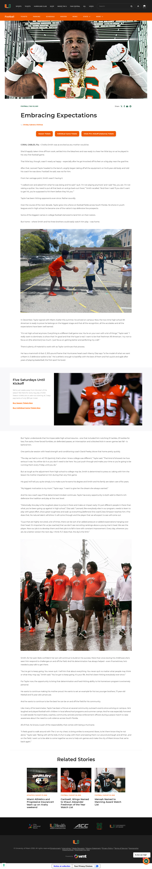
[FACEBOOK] (124, 106)
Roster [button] (63, 16)
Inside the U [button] (62, 6)
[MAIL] (126, 106)
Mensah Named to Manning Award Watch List (108, 802)
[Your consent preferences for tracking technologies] (4, 865)
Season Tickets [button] (44, 134)
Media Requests (78, 848)
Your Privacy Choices (83, 866)
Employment (55, 848)
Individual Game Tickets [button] (67, 134)
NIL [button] (84, 6)
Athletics (30, 795)
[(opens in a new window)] (34, 826)
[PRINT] (130, 106)
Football (9, 17)
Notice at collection (62, 866)
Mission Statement (93, 848)
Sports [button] (18, 6)
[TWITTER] (121, 106)
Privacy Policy (107, 848)
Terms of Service (121, 848)
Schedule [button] (50, 16)
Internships (66, 848)
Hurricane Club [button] (40, 6)
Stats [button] (85, 16)
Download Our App (82, 850)
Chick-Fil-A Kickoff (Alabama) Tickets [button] (99, 134)
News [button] (75, 16)
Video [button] (91, 6)
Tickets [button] (28, 6)
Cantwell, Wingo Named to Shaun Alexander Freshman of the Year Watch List (75, 803)
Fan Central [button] (75, 6)
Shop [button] (52, 6)
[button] (138, 6)
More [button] (98, 16)
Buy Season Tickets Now (23, 403)
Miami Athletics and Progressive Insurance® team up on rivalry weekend (40, 803)
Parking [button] (36, 16)
